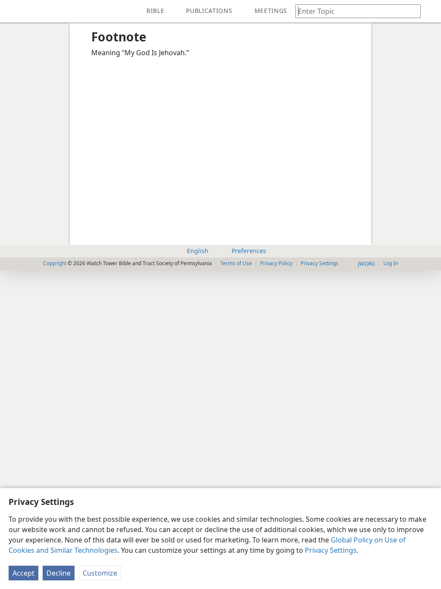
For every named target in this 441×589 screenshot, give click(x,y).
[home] (13, 11)
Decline (59, 573)
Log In (390, 263)
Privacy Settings (331, 550)
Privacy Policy (276, 263)
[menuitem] (13, 11)
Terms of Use (236, 263)
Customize (100, 573)
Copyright (54, 263)
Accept (23, 573)
